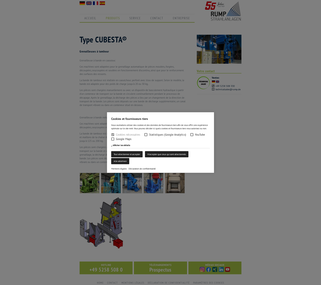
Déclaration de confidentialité (142, 168)
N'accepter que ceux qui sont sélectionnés (166, 154)
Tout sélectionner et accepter (127, 154)
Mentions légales (119, 168)
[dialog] (160, 142)
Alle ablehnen (120, 161)
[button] (145, 134)
